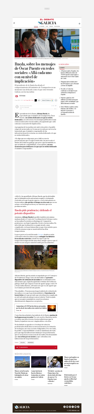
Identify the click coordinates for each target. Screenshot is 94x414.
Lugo (47, 26)
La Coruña (41, 26)
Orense (51, 26)
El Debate (22, 96)
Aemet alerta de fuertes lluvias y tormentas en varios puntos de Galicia (38, 374)
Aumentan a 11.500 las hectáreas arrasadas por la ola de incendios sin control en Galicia (31, 307)
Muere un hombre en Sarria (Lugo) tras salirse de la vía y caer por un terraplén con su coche (71, 361)
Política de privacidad (41, 410)
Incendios (31, 342)
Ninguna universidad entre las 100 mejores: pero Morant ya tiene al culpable (70, 83)
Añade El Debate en (46, 100)
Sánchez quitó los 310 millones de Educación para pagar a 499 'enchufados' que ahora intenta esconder (70, 100)
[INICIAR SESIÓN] (79, 24)
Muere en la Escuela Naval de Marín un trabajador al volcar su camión (22, 374)
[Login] (79, 24)
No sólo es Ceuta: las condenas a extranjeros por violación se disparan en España (69, 91)
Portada (36, 26)
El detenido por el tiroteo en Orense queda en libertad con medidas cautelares (70, 379)
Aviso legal (32, 410)
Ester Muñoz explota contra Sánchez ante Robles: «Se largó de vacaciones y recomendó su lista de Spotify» (69, 110)
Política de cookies (51, 410)
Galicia (23, 342)
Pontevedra (57, 26)
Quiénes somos (18, 410)
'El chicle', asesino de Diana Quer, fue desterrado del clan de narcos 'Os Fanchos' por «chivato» (55, 376)
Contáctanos (25, 410)
